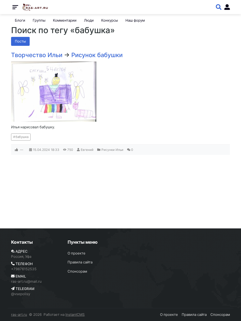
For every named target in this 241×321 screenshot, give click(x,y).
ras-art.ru (19, 314)
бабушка (22, 137)
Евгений (87, 150)
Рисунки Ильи (112, 150)
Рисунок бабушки (97, 55)
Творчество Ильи (36, 55)
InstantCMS (75, 314)
